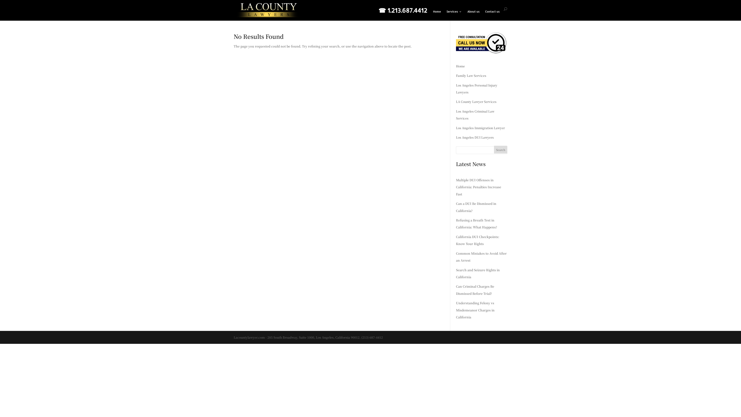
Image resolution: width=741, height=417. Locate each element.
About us (473, 11)
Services (452, 11)
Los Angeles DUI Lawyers (475, 137)
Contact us (492, 11)
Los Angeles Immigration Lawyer (480, 128)
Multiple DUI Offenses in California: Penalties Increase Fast (478, 187)
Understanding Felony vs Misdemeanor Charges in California (475, 310)
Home (437, 11)
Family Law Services (471, 75)
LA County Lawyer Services (476, 101)
